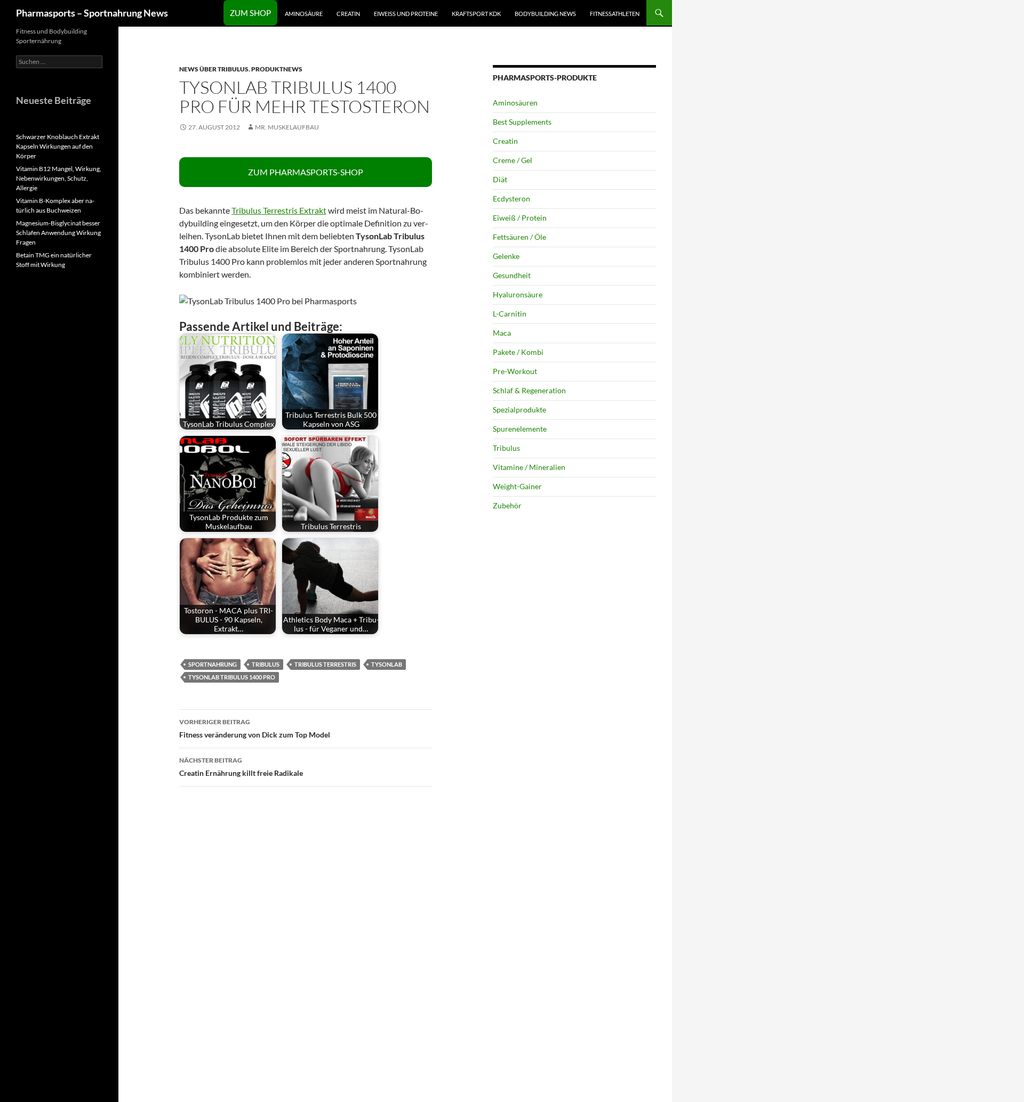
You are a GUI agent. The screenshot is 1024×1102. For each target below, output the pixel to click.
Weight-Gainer (517, 486)
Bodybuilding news (545, 13)
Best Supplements (522, 121)
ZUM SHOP (250, 13)
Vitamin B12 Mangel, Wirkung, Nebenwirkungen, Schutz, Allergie (58, 178)
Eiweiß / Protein (520, 217)
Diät (500, 179)
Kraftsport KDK (476, 13)
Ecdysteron (511, 198)
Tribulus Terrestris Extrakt (278, 210)
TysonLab (386, 664)
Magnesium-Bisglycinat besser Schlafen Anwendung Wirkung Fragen (58, 232)
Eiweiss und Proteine (406, 13)
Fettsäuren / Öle (519, 236)
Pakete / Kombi (518, 351)
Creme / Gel (512, 160)
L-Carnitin (509, 313)
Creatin (348, 13)
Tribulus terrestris (325, 664)
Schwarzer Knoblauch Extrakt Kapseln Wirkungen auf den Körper (57, 146)
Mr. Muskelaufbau (287, 127)
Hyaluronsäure (517, 294)
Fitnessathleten (614, 13)
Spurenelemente (520, 428)
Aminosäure (304, 13)
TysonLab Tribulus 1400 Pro (231, 677)
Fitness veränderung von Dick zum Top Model (254, 728)
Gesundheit (512, 275)
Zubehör (507, 505)
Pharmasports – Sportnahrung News (92, 13)
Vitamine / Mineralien (529, 467)
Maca (502, 332)
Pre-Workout (515, 371)
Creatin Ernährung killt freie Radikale (241, 766)
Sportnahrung (212, 664)
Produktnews (276, 69)
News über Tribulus (214, 69)
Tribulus (265, 664)
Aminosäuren (515, 102)
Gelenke (506, 256)
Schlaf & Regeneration (529, 390)
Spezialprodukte (519, 409)
